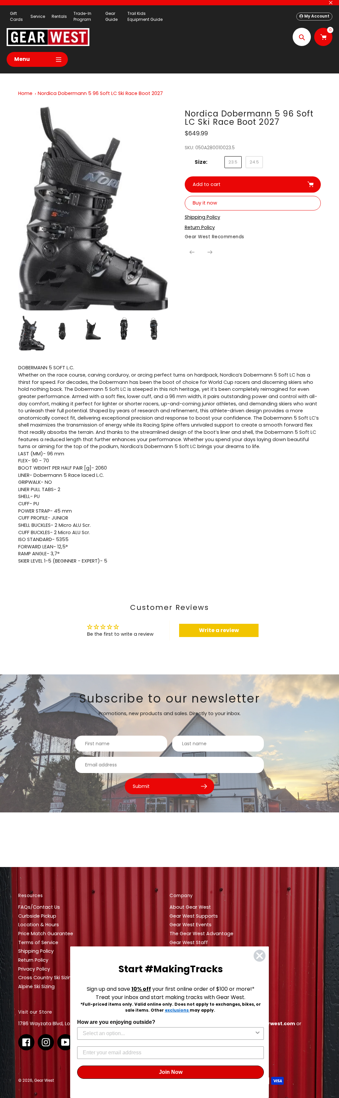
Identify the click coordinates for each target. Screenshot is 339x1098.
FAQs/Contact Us (39, 907)
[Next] (210, 252)
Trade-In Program (82, 16)
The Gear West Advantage (201, 933)
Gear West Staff (189, 942)
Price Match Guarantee (45, 933)
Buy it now (205, 203)
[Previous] (192, 252)
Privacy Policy (34, 969)
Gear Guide (111, 16)
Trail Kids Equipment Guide (145, 16)
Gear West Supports (194, 916)
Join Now (170, 1072)
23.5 (232, 162)
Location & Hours (38, 924)
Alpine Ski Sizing (36, 986)
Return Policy (33, 960)
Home (25, 93)
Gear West (44, 1080)
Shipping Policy (36, 951)
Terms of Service (38, 942)
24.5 (254, 162)
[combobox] (168, 1033)
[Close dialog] (259, 955)
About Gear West (190, 907)
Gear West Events (191, 924)
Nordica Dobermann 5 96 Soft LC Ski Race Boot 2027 (100, 93)
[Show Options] (257, 1033)
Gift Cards (16, 16)
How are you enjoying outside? (116, 1022)
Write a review (219, 630)
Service (37, 16)
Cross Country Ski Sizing (46, 977)
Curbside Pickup (37, 916)
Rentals (59, 16)
